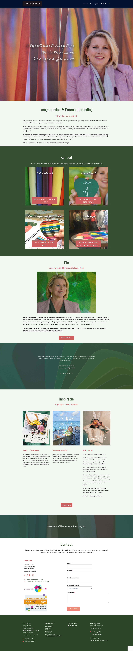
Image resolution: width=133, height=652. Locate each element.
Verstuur (73, 608)
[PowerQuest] (88, 186)
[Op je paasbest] (96, 428)
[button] (109, 3)
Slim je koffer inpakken (31, 450)
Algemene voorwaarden (53, 636)
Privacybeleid (50, 634)
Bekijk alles (66, 505)
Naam (69, 563)
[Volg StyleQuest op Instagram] (76, 626)
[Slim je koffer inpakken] (36, 428)
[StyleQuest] (32, 4)
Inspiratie (96, 4)
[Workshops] (88, 229)
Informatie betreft (73, 585)
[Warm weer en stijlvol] (66, 428)
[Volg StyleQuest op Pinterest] (71, 626)
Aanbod (85, 4)
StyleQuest (49, 627)
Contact (103, 4)
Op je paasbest (88, 450)
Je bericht (71, 592)
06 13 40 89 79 (29, 639)
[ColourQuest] (44, 186)
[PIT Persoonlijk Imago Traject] (44, 229)
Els (91, 4)
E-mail (70, 571)
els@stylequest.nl (30, 571)
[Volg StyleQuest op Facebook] (69, 626)
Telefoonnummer (73, 578)
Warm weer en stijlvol (60, 450)
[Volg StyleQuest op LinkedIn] (73, 626)
